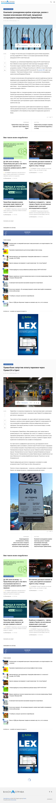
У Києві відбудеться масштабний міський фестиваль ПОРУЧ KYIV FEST (27, 269)
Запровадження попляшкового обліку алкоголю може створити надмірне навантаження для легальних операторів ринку (20, 542)
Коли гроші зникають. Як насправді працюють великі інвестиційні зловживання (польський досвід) (30, 290)
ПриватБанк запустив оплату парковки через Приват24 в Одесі (20, 126)
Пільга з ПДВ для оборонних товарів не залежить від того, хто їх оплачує (28, 302)
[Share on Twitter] (4, 66)
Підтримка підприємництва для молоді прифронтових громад (25, 250)
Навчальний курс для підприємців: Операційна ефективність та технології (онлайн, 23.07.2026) (28, 257)
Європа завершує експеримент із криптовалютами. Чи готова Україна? (28, 263)
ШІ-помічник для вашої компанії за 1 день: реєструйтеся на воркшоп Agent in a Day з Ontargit (40, 164)
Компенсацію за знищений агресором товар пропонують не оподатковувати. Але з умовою (30, 244)
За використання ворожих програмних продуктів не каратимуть (26, 282)
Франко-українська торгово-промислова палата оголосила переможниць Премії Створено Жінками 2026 (30, 277)
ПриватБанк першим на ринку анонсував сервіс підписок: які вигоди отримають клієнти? (13, 204)
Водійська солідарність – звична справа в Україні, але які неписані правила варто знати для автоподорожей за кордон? (40, 205)
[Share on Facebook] (4, 63)
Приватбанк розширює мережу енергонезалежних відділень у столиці (43, 126)
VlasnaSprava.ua (7, 798)
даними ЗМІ (41, 70)
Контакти (49, 799)
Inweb (24, 798)
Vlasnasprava (25, 45)
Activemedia (13, 799)
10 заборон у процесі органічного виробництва (21, 295)
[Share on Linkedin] (4, 70)
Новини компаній (8, 9)
